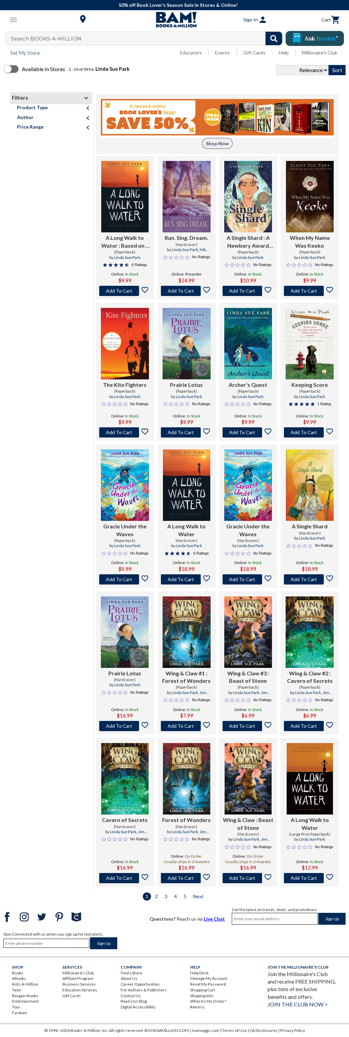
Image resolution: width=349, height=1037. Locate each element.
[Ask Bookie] (315, 38)
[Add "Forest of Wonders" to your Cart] (186, 878)
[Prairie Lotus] (186, 343)
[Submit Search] (273, 38)
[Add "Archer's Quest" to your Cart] (248, 432)
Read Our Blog (134, 1001)
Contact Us (131, 995)
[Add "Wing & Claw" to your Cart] (248, 878)
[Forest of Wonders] (186, 778)
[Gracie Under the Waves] (125, 485)
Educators (191, 52)
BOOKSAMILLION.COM (167, 1030)
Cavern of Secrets (125, 820)
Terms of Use (234, 1030)
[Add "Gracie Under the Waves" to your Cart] (125, 579)
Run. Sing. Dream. (186, 237)
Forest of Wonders (186, 820)
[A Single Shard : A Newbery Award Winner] (248, 196)
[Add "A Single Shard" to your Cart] (248, 291)
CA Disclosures (263, 1030)
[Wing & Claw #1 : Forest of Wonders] (186, 632)
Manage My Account (208, 978)
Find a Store (131, 972)
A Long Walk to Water (186, 530)
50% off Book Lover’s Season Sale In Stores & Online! (178, 5)
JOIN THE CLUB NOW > (298, 1004)
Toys (16, 1006)
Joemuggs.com (205, 1030)
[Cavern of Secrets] (125, 778)
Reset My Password (208, 984)
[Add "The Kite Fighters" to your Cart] (125, 432)
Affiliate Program (77, 978)
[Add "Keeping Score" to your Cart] (309, 432)
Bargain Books (25, 995)
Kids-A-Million (25, 984)
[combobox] (148, 38)
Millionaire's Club (319, 52)
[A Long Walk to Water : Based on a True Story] (125, 196)
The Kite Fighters (125, 384)
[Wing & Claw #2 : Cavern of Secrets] (309, 632)
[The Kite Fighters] (125, 343)
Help (284, 52)
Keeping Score (309, 384)
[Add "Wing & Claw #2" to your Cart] (309, 726)
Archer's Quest (248, 384)
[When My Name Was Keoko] (309, 196)
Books (18, 972)
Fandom (19, 1012)
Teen (16, 989)
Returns (197, 1006)
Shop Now (217, 143)
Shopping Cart (202, 989)
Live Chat (214, 919)
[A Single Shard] (309, 485)
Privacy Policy (292, 1030)
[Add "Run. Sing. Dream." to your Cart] (186, 291)
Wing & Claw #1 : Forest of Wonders (186, 677)
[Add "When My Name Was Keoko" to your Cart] (309, 291)
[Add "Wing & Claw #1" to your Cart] (186, 726)
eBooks (19, 978)
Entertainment (25, 1001)
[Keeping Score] (309, 343)
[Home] (174, 20)
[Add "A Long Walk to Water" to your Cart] (125, 291)
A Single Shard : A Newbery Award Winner (248, 241)
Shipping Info (201, 995)
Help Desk (199, 972)
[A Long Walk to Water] (186, 485)
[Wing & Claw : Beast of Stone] (248, 778)
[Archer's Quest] (248, 343)
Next (198, 896)
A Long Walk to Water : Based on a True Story (125, 241)
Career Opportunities (140, 984)
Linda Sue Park (127, 257)
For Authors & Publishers (144, 989)
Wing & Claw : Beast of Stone (248, 823)
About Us (129, 978)
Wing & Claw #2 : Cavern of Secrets (310, 677)
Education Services (79, 989)
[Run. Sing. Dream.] (186, 196)
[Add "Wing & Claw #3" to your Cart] (248, 726)
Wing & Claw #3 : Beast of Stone (248, 677)
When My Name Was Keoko (310, 241)
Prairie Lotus (186, 384)
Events (222, 52)
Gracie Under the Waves (125, 530)
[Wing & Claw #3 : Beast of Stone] (248, 632)
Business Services (79, 984)
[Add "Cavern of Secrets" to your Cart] (125, 878)
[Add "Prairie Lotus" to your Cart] (186, 432)
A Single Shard (310, 526)
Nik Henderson (191, 252)
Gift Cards (254, 52)
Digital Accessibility (138, 1006)
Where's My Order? (208, 1001)
